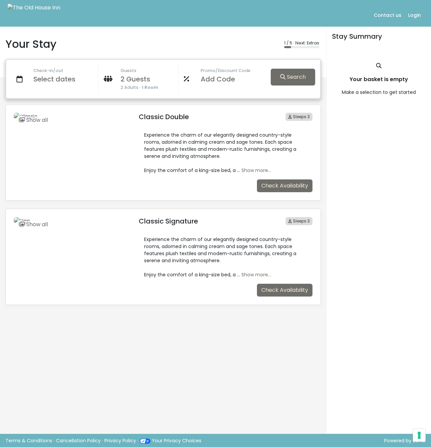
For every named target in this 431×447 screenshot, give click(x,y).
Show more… (256, 170)
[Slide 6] (79, 111)
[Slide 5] (70, 111)
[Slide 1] (35, 111)
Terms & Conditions (28, 440)
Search (296, 77)
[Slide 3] (53, 111)
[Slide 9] (106, 111)
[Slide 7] (88, 111)
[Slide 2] (44, 111)
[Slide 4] (62, 111)
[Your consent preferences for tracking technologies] (419, 435)
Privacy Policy (120, 440)
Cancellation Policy (79, 440)
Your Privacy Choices (176, 440)
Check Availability (284, 186)
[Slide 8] (97, 111)
